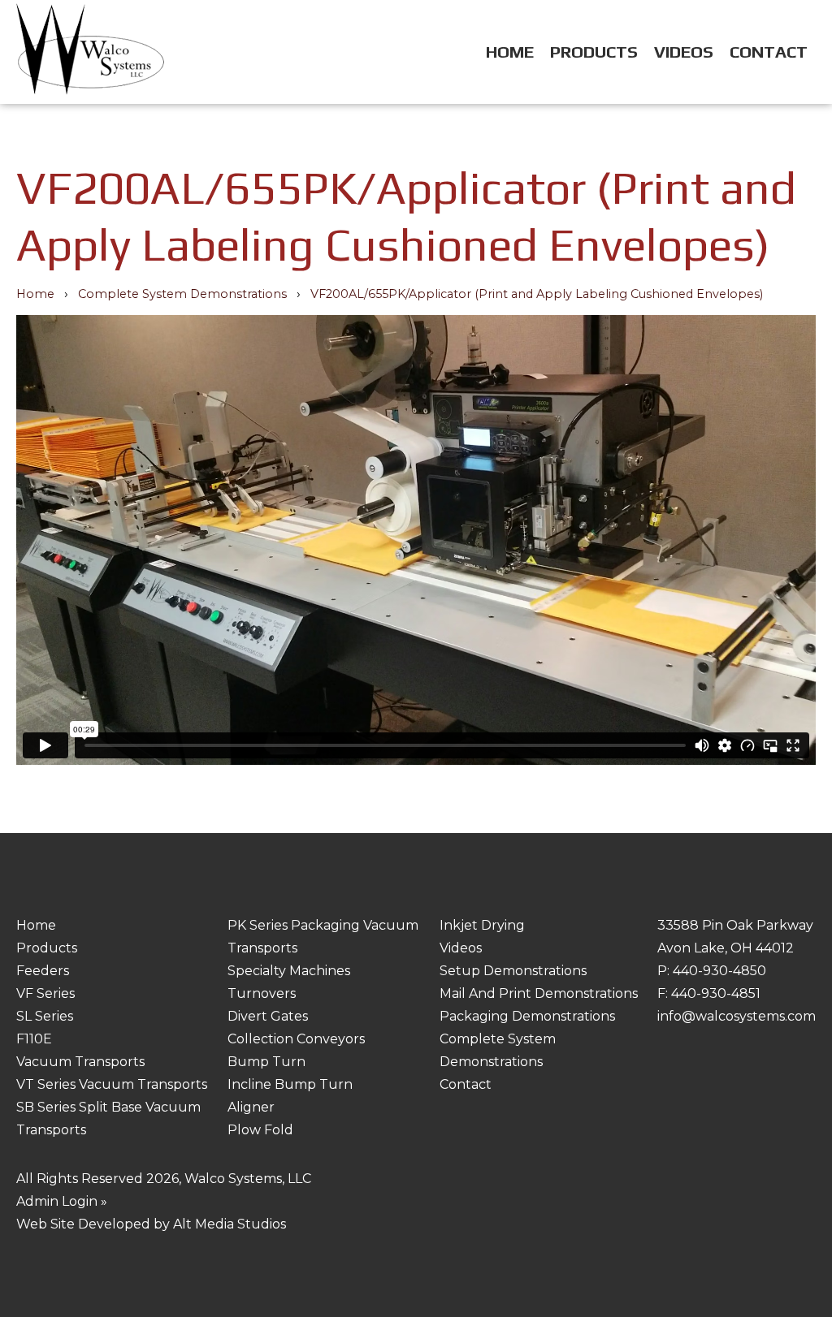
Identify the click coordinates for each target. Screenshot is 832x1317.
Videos (683, 52)
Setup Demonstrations (513, 970)
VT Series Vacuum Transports (111, 1084)
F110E (34, 1039)
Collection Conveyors (296, 1039)
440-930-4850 (719, 970)
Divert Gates (268, 1016)
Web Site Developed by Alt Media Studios (151, 1224)
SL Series (44, 1016)
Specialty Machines (289, 970)
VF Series (45, 993)
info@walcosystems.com (736, 1016)
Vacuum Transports (80, 1061)
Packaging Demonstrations (527, 1016)
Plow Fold (260, 1130)
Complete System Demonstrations (182, 294)
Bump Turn (267, 1061)
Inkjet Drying (482, 925)
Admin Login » (61, 1201)
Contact (769, 52)
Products (594, 52)
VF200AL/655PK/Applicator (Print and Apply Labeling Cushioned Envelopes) (536, 294)
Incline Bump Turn (290, 1084)
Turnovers (262, 993)
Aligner (251, 1107)
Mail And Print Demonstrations (539, 993)
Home (510, 52)
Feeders (42, 970)
